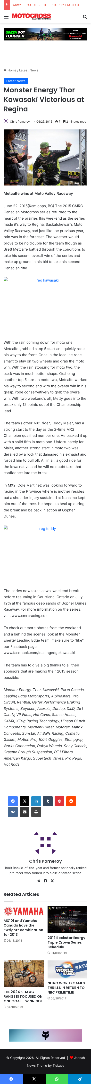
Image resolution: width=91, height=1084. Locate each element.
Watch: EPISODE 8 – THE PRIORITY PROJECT (45, 5)
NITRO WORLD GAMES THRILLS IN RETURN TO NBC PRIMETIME (66, 988)
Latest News (28, 70)
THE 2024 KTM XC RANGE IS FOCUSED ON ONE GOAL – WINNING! (23, 996)
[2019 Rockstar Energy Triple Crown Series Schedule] (68, 919)
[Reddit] (71, 801)
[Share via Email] (24, 812)
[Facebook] (13, 801)
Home (12, 70)
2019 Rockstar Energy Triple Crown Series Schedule (66, 942)
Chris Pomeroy (20, 121)
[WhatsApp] (57, 1079)
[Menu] (6, 18)
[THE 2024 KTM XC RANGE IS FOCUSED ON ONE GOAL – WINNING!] (24, 973)
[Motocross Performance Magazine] (31, 16)
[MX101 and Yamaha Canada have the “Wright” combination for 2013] (24, 911)
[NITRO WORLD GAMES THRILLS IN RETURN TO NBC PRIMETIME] (68, 969)
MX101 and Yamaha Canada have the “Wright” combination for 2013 (23, 927)
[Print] (36, 812)
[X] (24, 801)
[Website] (39, 881)
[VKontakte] (13, 812)
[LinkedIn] (36, 801)
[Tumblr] (48, 801)
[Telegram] (79, 1079)
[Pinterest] (59, 801)
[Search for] (85, 18)
